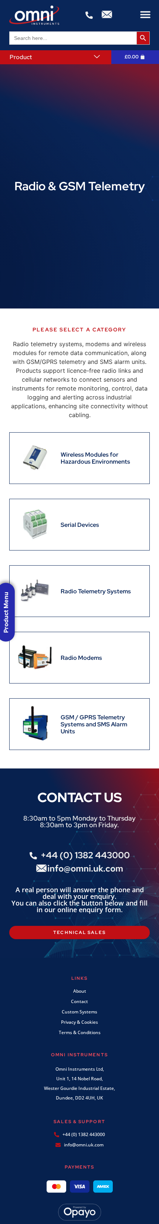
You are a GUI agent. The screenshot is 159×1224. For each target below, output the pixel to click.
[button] (145, 14)
